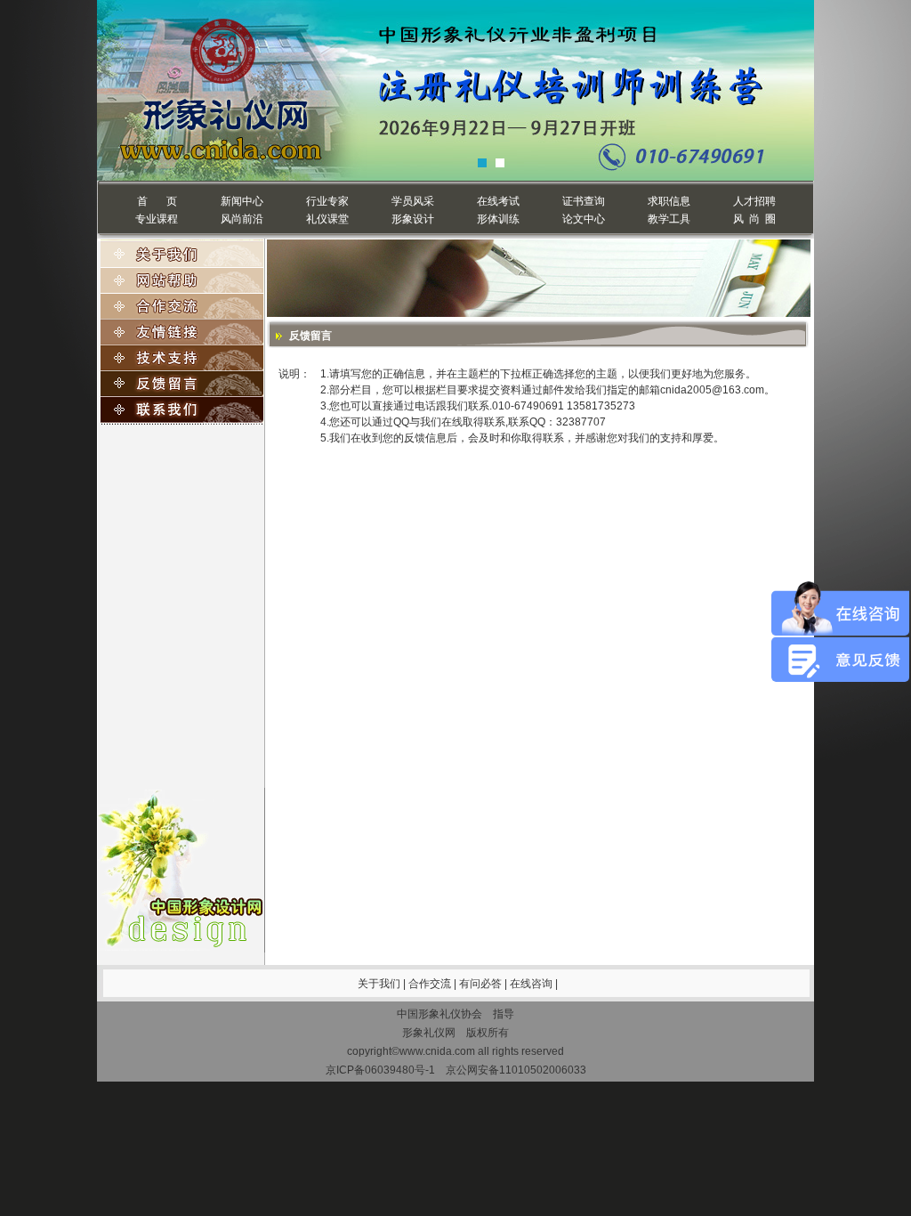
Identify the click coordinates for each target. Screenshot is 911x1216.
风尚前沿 (242, 219)
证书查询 (583, 201)
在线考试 (498, 201)
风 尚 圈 (754, 219)
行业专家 (327, 201)
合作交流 (431, 983)
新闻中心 (242, 201)
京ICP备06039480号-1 (380, 1070)
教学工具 (669, 219)
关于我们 (379, 983)
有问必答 (481, 983)
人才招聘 (754, 201)
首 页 (157, 201)
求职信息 (669, 201)
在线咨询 (532, 983)
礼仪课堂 (327, 219)
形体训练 (498, 219)
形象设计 (412, 219)
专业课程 (156, 219)
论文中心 (583, 219)
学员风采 (412, 201)
